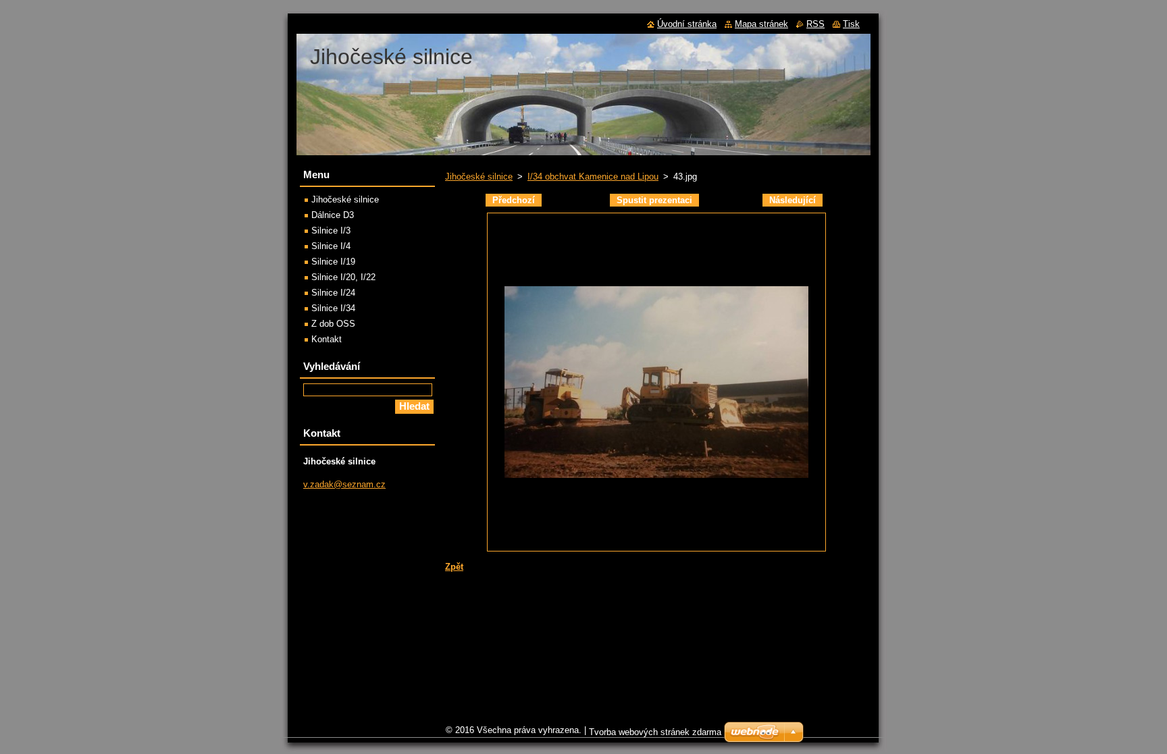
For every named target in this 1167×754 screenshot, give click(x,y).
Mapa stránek (761, 24)
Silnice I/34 (333, 308)
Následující (792, 200)
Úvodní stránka (687, 24)
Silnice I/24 (333, 293)
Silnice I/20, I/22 (343, 277)
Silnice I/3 (331, 230)
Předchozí (513, 200)
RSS (815, 24)
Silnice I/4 (331, 246)
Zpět (454, 567)
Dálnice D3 (332, 215)
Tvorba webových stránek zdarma (655, 732)
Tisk (851, 24)
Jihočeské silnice (479, 176)
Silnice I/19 (333, 262)
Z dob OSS (333, 324)
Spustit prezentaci (654, 200)
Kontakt (326, 339)
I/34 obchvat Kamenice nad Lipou (592, 176)
